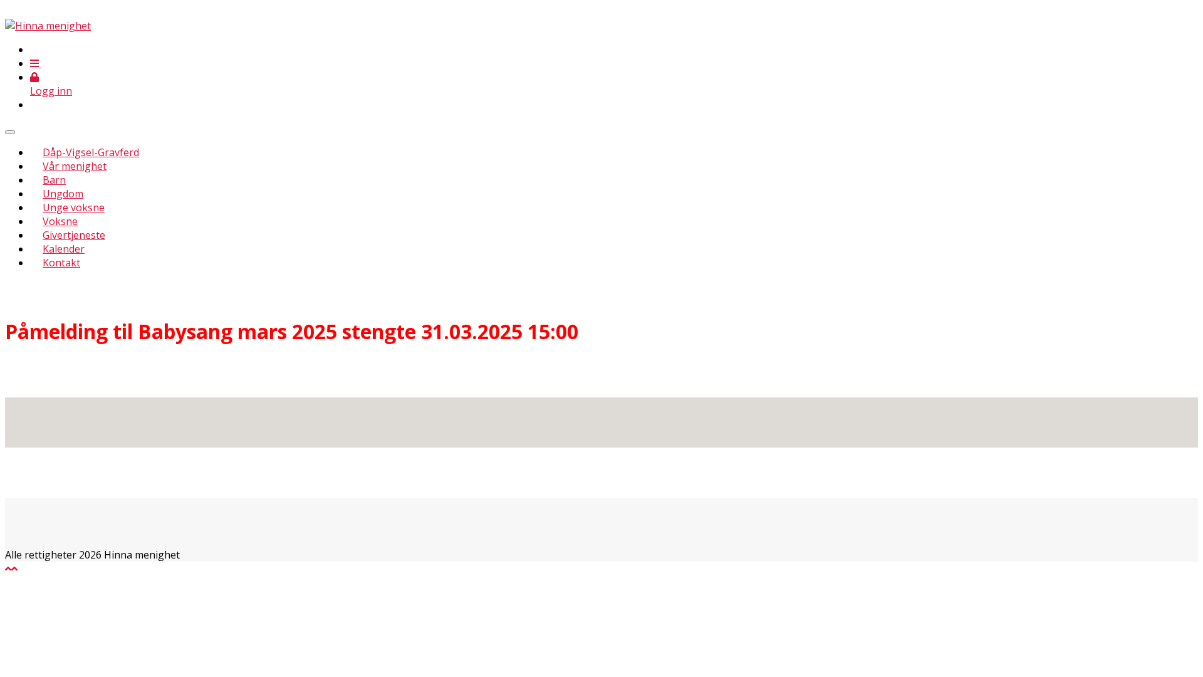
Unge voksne (74, 207)
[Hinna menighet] (48, 26)
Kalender (64, 249)
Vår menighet (75, 166)
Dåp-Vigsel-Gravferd (91, 152)
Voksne (60, 221)
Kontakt (61, 263)
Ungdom (63, 194)
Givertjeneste (74, 235)
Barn (54, 180)
